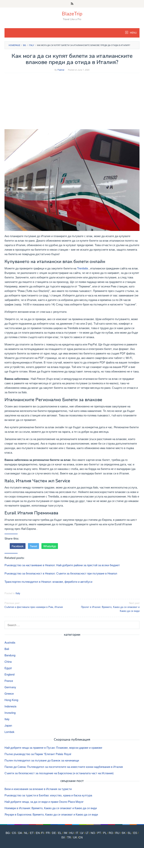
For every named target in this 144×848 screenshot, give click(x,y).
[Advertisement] (72, 103)
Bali (6, 649)
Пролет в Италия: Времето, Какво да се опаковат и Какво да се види (110, 607)
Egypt (8, 668)
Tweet (33, 546)
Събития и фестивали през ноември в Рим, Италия (33, 605)
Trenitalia (82, 268)
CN (81, 837)
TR (69, 837)
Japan (8, 725)
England (9, 674)
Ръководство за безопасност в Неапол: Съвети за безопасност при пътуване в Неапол (60, 573)
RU (117, 833)
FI (42, 833)
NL (26, 833)
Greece (9, 693)
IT (77, 833)
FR (48, 833)
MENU (133, 33)
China (8, 661)
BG (8, 833)
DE (54, 833)
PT (99, 833)
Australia (9, 642)
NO (93, 833)
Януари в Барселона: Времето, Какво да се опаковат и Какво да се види (51, 814)
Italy (18, 593)
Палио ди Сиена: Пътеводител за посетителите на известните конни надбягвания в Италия (63, 767)
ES (135, 833)
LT (87, 833)
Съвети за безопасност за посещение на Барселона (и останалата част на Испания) (59, 773)
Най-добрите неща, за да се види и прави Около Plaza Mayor (43, 802)
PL (104, 833)
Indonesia (10, 706)
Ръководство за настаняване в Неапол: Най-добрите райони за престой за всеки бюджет (62, 565)
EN (38, 833)
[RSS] (72, 4)
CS (14, 833)
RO (111, 833)
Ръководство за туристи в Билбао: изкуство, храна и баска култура (48, 795)
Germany (10, 687)
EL (60, 833)
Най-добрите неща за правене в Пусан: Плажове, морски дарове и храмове (53, 747)
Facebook (18, 546)
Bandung (9, 655)
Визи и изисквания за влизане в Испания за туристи (38, 789)
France (8, 681)
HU (71, 833)
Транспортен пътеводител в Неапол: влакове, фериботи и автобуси (48, 581)
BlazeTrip (72, 14)
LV (81, 833)
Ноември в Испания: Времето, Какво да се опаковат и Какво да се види (50, 808)
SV (63, 837)
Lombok (9, 732)
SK (123, 833)
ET (32, 833)
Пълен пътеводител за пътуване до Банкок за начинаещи (41, 760)
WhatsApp (49, 546)
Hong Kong (11, 700)
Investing (10, 713)
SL (129, 833)
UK (75, 837)
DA (20, 833)
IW (65, 833)
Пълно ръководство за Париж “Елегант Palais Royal (37, 754)
